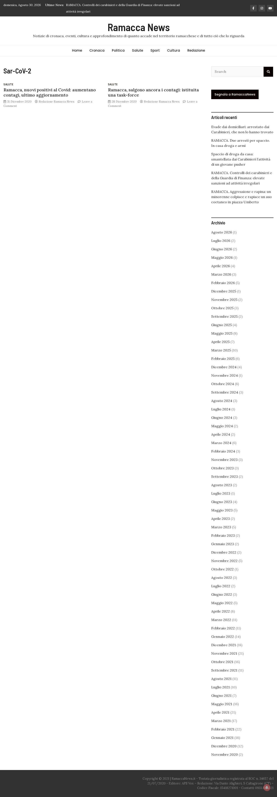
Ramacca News (139, 27)
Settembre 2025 (224, 316)
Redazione (196, 50)
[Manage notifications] (266, 787)
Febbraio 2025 (223, 358)
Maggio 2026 (222, 257)
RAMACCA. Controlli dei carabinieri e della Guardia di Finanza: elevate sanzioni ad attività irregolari (241, 178)
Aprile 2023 (220, 518)
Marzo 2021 (221, 721)
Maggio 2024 (222, 426)
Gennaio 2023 (222, 544)
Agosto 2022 (221, 577)
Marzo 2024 (221, 443)
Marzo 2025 (221, 350)
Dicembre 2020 (224, 746)
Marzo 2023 (221, 527)
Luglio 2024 (220, 409)
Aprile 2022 (220, 611)
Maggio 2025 (221, 333)
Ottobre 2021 (222, 662)
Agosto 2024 (221, 400)
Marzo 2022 (221, 620)
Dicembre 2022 (223, 552)
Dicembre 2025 (223, 291)
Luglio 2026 (220, 240)
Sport (155, 50)
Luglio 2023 (220, 493)
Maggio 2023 (222, 510)
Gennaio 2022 (222, 636)
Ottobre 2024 (222, 384)
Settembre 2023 (224, 476)
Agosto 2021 (221, 678)
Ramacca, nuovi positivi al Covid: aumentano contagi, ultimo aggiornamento (49, 92)
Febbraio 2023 (223, 535)
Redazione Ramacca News (56, 101)
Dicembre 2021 (223, 645)
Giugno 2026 (221, 249)
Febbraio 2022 (223, 628)
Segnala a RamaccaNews (234, 94)
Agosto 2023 (221, 485)
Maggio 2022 (222, 603)
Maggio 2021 (221, 704)
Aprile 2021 (220, 712)
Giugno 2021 (221, 695)
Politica (118, 50)
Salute (137, 50)
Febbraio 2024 (223, 451)
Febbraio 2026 (223, 283)
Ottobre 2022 (222, 569)
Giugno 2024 (221, 417)
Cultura (173, 50)
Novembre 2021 (224, 653)
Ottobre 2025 (222, 308)
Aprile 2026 (220, 266)
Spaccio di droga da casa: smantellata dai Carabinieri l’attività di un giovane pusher (240, 159)
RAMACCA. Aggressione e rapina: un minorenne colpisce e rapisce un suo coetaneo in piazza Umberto (241, 196)
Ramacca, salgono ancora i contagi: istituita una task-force (153, 92)
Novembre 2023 (224, 459)
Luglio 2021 (220, 687)
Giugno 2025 (221, 325)
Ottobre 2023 (222, 468)
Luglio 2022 (220, 586)
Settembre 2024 (224, 392)
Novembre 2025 (224, 299)
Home (77, 50)
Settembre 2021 (224, 670)
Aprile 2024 (220, 434)
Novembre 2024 (224, 375)
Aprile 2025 (220, 342)
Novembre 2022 (224, 561)
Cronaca (97, 50)
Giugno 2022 (221, 594)
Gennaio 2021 (222, 737)
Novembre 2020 (224, 754)
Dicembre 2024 (224, 367)
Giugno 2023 (221, 502)
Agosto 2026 (221, 232)
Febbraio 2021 (222, 729)
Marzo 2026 (221, 274)
